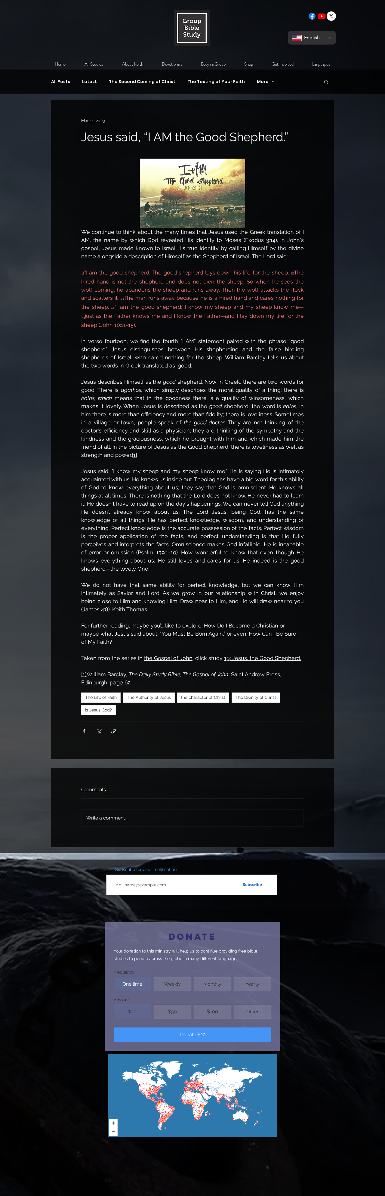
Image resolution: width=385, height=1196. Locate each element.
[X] (331, 16)
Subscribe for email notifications (146, 869)
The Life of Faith (101, 697)
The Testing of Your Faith (216, 81)
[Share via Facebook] (84, 731)
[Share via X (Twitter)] (99, 731)
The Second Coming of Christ (142, 81)
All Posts (60, 81)
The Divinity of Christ (256, 697)
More (263, 81)
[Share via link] (113, 731)
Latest (89, 81)
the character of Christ (203, 697)
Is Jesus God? (98, 710)
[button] (326, 81)
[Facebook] (312, 16)
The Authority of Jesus (149, 697)
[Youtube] (321, 16)
